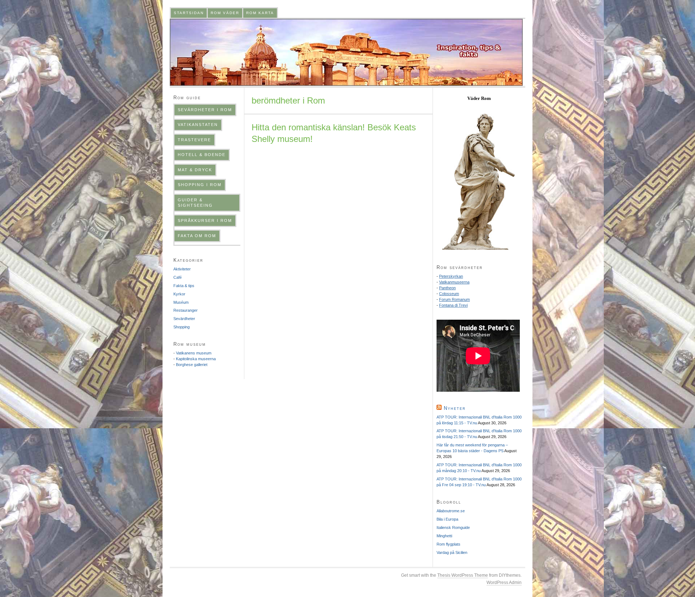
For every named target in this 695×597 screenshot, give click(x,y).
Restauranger (185, 310)
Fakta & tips (183, 285)
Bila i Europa (447, 519)
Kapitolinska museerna (196, 359)
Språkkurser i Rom (205, 220)
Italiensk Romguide (453, 527)
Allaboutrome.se (451, 511)
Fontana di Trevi (453, 305)
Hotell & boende (202, 154)
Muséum (181, 302)
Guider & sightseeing (195, 202)
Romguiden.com (346, 52)
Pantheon (447, 288)
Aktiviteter (182, 269)
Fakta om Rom (197, 236)
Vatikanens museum (193, 353)
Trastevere (194, 140)
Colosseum (449, 293)
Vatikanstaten (198, 124)
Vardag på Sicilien (452, 552)
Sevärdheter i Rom (205, 110)
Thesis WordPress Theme (462, 575)
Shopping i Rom (200, 184)
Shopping (181, 327)
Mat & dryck (195, 170)
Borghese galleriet (191, 364)
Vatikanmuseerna (454, 282)
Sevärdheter (184, 318)
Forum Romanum (454, 299)
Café (177, 277)
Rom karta (260, 13)
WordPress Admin (504, 582)
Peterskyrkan (451, 276)
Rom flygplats (448, 544)
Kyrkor (179, 294)
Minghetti (444, 536)
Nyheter (455, 408)
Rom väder (225, 13)
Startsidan (189, 13)
